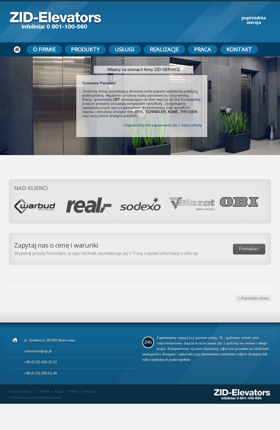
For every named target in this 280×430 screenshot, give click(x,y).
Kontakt (239, 49)
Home (17, 49)
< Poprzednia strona (253, 298)
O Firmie (44, 49)
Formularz (249, 249)
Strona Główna (20, 391)
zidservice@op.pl (37, 351)
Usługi (125, 49)
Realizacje (164, 49)
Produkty (85, 49)
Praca (202, 49)
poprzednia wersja (253, 20)
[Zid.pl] (56, 27)
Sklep (73, 391)
